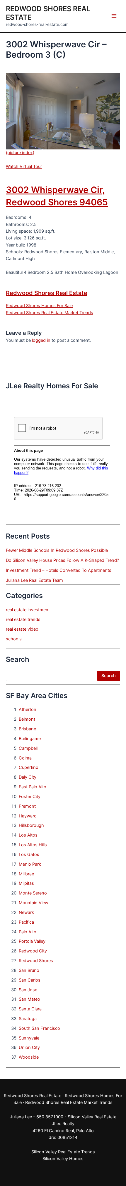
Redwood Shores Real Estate (46, 292)
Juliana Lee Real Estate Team (34, 580)
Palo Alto (27, 932)
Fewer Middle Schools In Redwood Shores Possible (57, 550)
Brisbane (27, 729)
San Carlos (29, 980)
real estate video (22, 629)
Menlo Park (30, 864)
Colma (25, 758)
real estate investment (28, 609)
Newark (26, 912)
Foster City (29, 796)
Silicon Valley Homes (63, 1158)
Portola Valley (32, 941)
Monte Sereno (33, 893)
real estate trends (23, 619)
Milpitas (26, 883)
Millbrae (26, 874)
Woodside (29, 1057)
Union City (29, 1047)
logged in (41, 340)
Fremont (27, 806)
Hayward (28, 816)
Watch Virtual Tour (24, 166)
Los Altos (28, 835)
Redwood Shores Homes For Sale (39, 305)
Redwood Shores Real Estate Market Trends (49, 312)
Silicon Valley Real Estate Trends (63, 1152)
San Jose (28, 989)
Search (108, 675)
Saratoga (28, 1018)
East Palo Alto (32, 786)
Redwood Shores (36, 960)
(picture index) (20, 152)
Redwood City (33, 951)
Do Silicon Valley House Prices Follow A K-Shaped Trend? (62, 560)
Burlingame (30, 738)
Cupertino (28, 767)
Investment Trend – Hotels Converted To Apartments (58, 570)
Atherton (27, 709)
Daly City (27, 777)
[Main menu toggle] (114, 16)
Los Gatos (29, 854)
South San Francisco (39, 1028)
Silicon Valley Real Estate (92, 1117)
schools (14, 639)
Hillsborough (31, 825)
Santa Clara (30, 1009)
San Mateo (29, 999)
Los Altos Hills (33, 844)
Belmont (27, 719)
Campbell (28, 748)
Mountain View (33, 902)
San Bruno (29, 970)
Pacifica (26, 922)
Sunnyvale (29, 1038)
